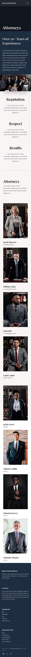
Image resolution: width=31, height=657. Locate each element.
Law (3, 616)
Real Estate (4, 614)
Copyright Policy (6, 637)
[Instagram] (10, 653)
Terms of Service (6, 641)
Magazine (4, 618)
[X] (7, 653)
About (3, 632)
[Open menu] (27, 3)
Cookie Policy (5, 635)
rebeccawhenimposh (16, 648)
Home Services (6, 620)
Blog (3, 612)
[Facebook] (3, 653)
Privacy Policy (5, 639)
